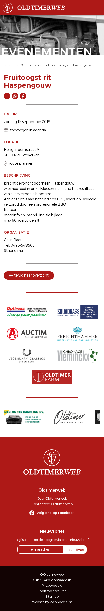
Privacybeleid (52, 585)
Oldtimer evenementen (37, 65)
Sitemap (52, 596)
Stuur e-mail (14, 250)
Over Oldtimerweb (52, 498)
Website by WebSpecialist (52, 602)
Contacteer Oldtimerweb (52, 504)
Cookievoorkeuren (52, 591)
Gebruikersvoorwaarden (52, 580)
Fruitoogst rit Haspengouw (73, 65)
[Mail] (7, 96)
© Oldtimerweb (52, 574)
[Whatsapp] (15, 96)
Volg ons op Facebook (56, 513)
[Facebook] (23, 96)
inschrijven (74, 549)
